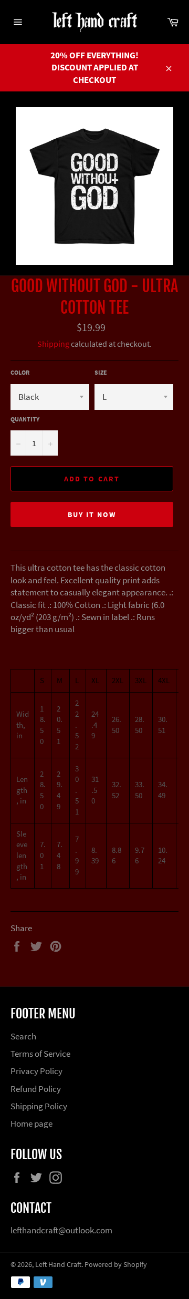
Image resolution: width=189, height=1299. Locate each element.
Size (100, 372)
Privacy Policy (36, 1071)
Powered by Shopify (116, 1264)
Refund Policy (35, 1089)
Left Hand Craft (58, 1264)
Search (23, 1036)
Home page (31, 1123)
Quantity (24, 419)
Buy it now (92, 514)
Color (19, 372)
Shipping (53, 343)
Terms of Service (40, 1053)
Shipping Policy (38, 1106)
